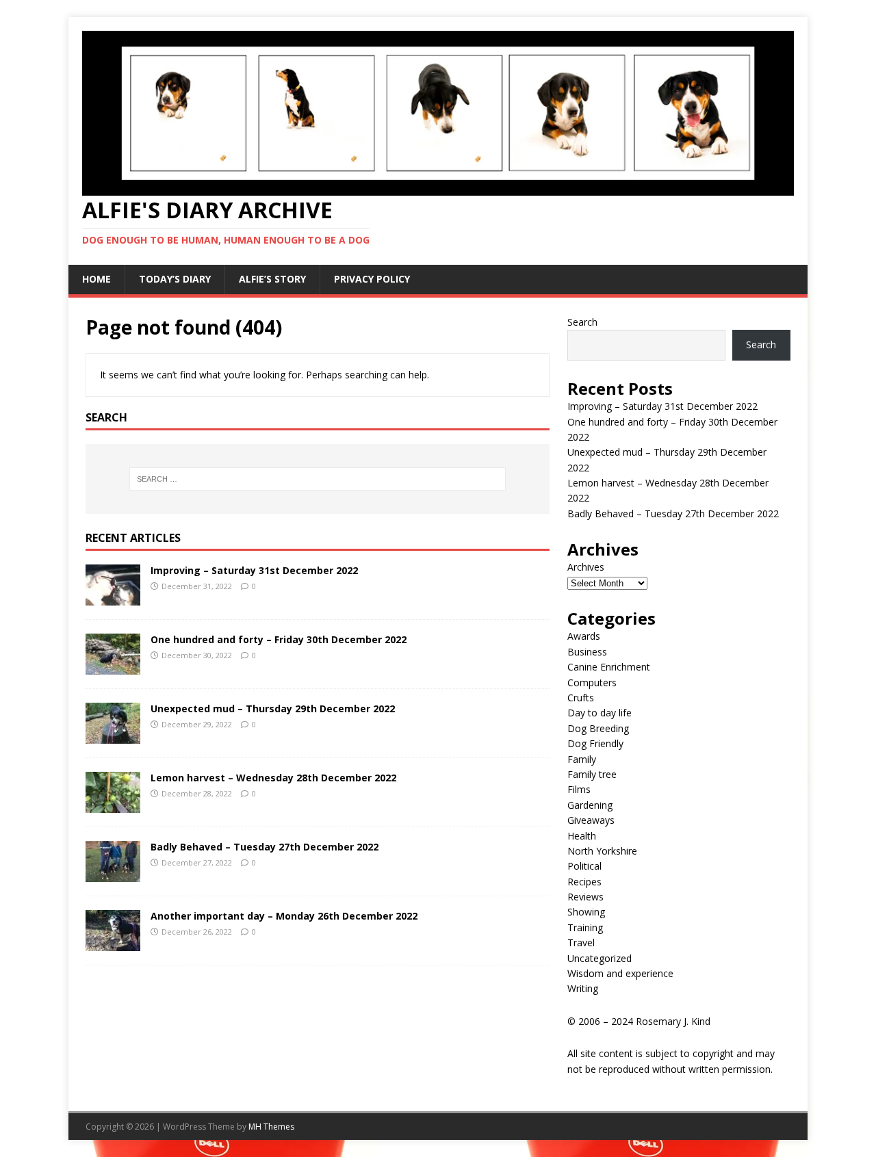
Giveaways (591, 820)
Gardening (590, 804)
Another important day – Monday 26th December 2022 (284, 915)
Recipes (584, 881)
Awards (583, 635)
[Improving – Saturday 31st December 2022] (113, 596)
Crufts (580, 697)
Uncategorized (599, 958)
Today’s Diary (175, 278)
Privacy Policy (372, 278)
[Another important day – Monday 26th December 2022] (113, 942)
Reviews (585, 896)
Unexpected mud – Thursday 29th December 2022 (273, 708)
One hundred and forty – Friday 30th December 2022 (279, 639)
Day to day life (599, 712)
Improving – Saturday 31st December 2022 (254, 570)
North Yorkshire (602, 850)
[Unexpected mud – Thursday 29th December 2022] (113, 735)
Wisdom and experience (620, 973)
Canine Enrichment (608, 666)
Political (584, 865)
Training (585, 927)
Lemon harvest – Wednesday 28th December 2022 (273, 777)
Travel (581, 942)
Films (579, 789)
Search (582, 321)
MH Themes (271, 1126)
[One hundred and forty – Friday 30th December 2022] (113, 666)
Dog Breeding (598, 728)
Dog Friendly (595, 743)
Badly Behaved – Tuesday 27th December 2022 (264, 846)
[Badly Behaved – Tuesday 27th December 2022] (113, 873)
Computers (592, 682)
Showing (586, 911)
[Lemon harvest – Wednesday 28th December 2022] (113, 804)
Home (96, 278)
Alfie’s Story (272, 278)
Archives (585, 566)
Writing (582, 988)
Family (581, 759)
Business (587, 651)
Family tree (592, 774)
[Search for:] (317, 479)
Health (581, 835)
